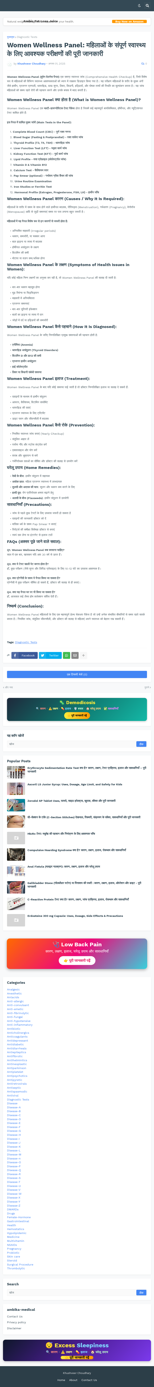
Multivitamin (15, 1240)
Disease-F (14, 1127)
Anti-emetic (15, 1009)
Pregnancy (14, 1248)
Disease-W (14, 1193)
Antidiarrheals (16, 1048)
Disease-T (13, 1182)
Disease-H (14, 1134)
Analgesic (13, 989)
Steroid (12, 1260)
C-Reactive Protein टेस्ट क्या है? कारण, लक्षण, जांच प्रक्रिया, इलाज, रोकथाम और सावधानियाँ (78, 899)
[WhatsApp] (66, 655)
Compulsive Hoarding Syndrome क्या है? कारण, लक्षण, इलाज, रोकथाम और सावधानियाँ (76, 850)
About (73, 1380)
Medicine (13, 1236)
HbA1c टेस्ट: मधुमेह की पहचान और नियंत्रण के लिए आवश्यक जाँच (61, 833)
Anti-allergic (15, 1001)
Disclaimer (14, 1328)
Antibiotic (13, 1028)
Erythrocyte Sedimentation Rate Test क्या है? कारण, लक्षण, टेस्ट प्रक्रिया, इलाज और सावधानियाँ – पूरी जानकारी (86, 769)
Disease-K (14, 1146)
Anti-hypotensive (18, 1021)
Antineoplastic (17, 1064)
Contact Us (14, 1316)
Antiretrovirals (17, 1083)
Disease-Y (13, 1201)
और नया (9, 687)
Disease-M (14, 1154)
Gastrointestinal (18, 1221)
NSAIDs (12, 1244)
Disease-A (14, 1107)
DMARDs (12, 1209)
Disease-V (13, 1189)
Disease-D (14, 1119)
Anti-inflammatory (19, 1024)
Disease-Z (13, 1205)
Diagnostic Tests (27, 37)
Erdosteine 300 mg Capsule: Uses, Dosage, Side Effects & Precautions (75, 915)
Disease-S (14, 1177)
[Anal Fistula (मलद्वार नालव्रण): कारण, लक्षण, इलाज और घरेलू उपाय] (16, 871)
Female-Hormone (19, 1217)
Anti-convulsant (18, 1005)
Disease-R (14, 1174)
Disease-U (14, 1186)
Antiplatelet (15, 1071)
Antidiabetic (15, 1044)
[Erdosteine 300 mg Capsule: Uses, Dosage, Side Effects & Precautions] (16, 920)
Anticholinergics (18, 1032)
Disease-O (14, 1162)
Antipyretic (14, 1079)
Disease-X (13, 1197)
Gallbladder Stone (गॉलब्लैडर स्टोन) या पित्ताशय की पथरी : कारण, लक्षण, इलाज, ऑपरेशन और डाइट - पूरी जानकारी (84, 884)
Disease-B (14, 1111)
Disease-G (14, 1130)
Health (11, 1225)
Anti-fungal (15, 1016)
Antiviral (12, 1095)
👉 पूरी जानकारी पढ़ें (77, 715)
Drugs (11, 1213)
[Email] (75, 655)
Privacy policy (16, 1322)
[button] (139, 5)
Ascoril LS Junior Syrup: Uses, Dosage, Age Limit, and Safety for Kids (74, 784)
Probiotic (13, 1252)
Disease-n (14, 1158)
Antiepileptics (16, 1052)
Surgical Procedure (20, 1264)
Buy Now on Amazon (129, 21)
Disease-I (13, 1138)
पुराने (147, 687)
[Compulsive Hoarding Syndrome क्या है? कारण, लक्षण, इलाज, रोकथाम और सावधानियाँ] (16, 854)
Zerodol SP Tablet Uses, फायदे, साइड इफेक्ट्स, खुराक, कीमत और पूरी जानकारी (71, 800)
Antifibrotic (15, 1056)
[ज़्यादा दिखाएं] (83, 655)
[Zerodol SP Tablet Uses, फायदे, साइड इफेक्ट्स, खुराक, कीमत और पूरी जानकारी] (16, 805)
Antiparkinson (16, 1068)
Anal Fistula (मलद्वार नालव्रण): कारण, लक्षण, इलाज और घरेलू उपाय (63, 866)
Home (61, 1380)
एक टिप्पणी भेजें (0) (77, 674)
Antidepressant (17, 1040)
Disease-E (14, 1123)
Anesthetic (14, 993)
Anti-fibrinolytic (18, 1013)
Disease (12, 1103)
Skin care (13, 1256)
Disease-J (13, 1142)
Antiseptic (14, 1087)
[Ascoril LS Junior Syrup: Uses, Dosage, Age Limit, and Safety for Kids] (16, 789)
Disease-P (14, 1166)
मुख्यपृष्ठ (10, 37)
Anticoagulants (17, 1036)
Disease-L (13, 1150)
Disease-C (14, 1115)
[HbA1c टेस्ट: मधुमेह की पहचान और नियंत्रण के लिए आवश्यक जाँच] (16, 838)
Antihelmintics (17, 1060)
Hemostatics (15, 1229)
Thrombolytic (16, 1268)
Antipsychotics (17, 1075)
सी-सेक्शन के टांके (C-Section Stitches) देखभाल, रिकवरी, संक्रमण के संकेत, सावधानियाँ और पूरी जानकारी (83, 817)
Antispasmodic (17, 1091)
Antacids (13, 997)
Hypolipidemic (16, 1233)
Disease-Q (14, 1170)
